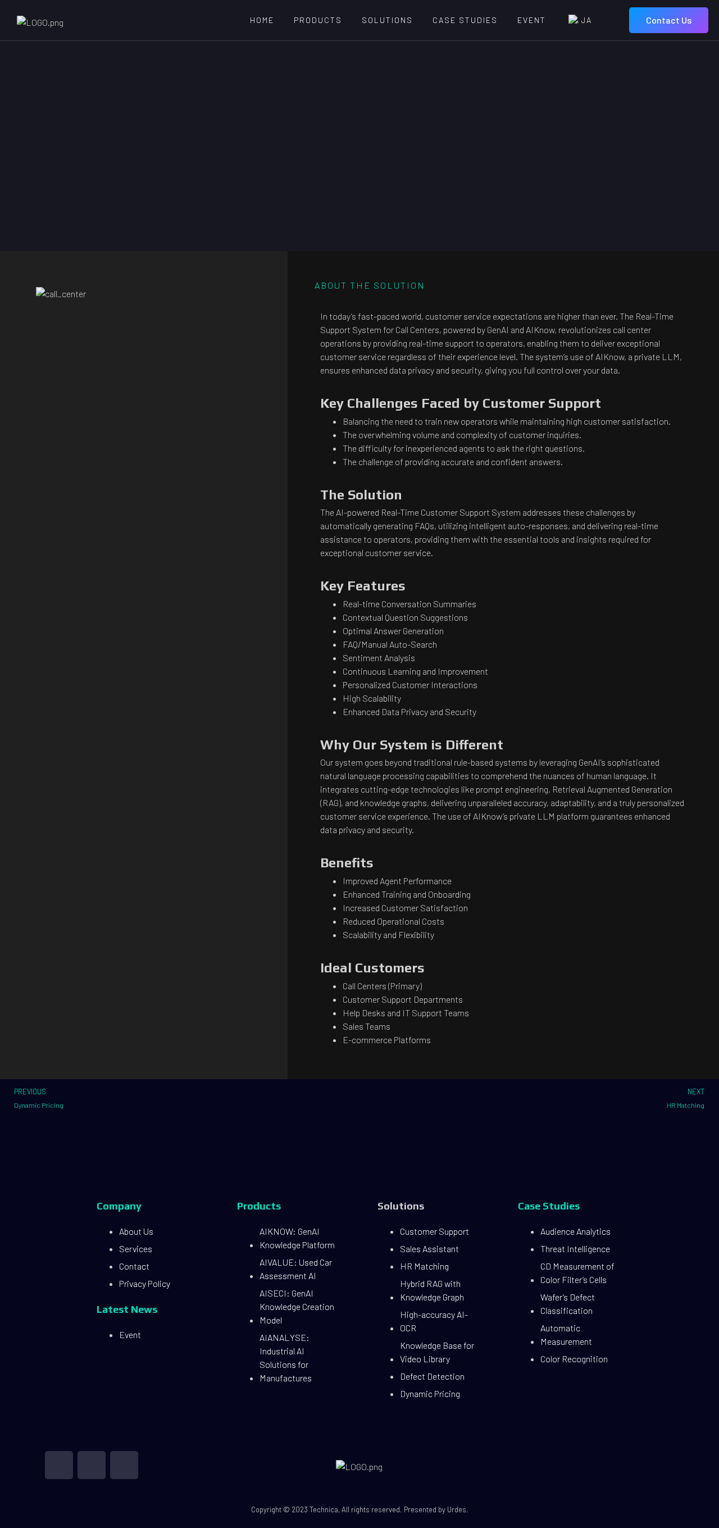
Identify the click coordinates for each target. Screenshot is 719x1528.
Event (531, 20)
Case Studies (465, 20)
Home (262, 20)
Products (318, 20)
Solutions (387, 20)
